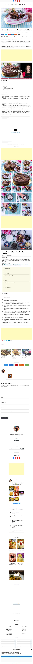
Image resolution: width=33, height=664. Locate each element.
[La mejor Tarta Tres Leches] (26, 352)
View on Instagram (17, 503)
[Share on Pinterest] (9, 34)
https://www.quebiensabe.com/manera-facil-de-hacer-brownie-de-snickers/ (16, 264)
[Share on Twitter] (6, 34)
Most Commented (20, 509)
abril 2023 (9, 631)
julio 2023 (8, 630)
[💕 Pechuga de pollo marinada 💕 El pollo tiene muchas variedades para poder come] (11, 499)
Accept (16, 656)
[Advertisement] (16, 55)
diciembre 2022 (24, 631)
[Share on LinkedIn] (12, 34)
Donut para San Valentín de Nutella (12, 564)
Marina (10, 32)
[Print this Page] (19, 34)
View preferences (16, 661)
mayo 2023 (24, 630)
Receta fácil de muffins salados (20, 564)
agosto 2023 (24, 629)
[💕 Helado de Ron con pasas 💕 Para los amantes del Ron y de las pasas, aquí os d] (11, 488)
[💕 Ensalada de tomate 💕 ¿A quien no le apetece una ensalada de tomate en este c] (16, 493)
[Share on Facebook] (2, 34)
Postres (26, 32)
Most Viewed (13, 509)
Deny (16, 658)
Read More (16, 440)
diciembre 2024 (24, 626)
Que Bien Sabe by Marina (16, 4)
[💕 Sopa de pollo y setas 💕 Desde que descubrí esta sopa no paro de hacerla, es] (16, 499)
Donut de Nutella (15, 512)
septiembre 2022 (9, 634)
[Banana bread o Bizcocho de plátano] (16, 352)
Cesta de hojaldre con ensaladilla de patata (12, 550)
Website (2, 407)
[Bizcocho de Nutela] (6, 352)
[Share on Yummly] (15, 34)
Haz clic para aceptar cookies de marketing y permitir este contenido (16, 71)
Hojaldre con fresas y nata (20, 550)
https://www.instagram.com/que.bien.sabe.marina (13, 265)
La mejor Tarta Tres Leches (26, 355)
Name (2, 397)
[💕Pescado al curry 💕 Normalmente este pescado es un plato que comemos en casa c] (21, 488)
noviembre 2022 (9, 633)
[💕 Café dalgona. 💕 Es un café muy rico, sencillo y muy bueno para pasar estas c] (16, 594)
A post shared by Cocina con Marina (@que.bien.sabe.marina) (15, 144)
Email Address (3, 402)
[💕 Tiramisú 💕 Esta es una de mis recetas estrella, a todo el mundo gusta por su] (21, 493)
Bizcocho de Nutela (4, 355)
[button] (31, 649)
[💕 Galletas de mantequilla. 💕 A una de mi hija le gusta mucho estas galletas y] (16, 488)
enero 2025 (9, 626)
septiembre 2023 (9, 629)
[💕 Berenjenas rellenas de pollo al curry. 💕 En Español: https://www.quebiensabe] (11, 493)
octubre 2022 (24, 633)
